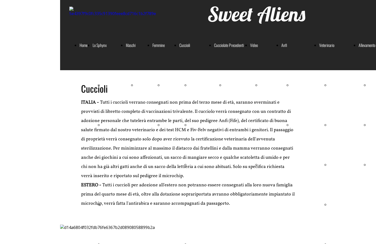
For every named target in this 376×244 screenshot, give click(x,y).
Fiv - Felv (335, 165)
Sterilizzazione (338, 85)
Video (254, 45)
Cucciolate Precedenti (229, 45)
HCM (332, 125)
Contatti (297, 125)
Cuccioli (184, 45)
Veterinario (326, 45)
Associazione (300, 85)
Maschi (131, 45)
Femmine (158, 45)
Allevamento (367, 45)
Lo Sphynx (100, 45)
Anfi (284, 45)
